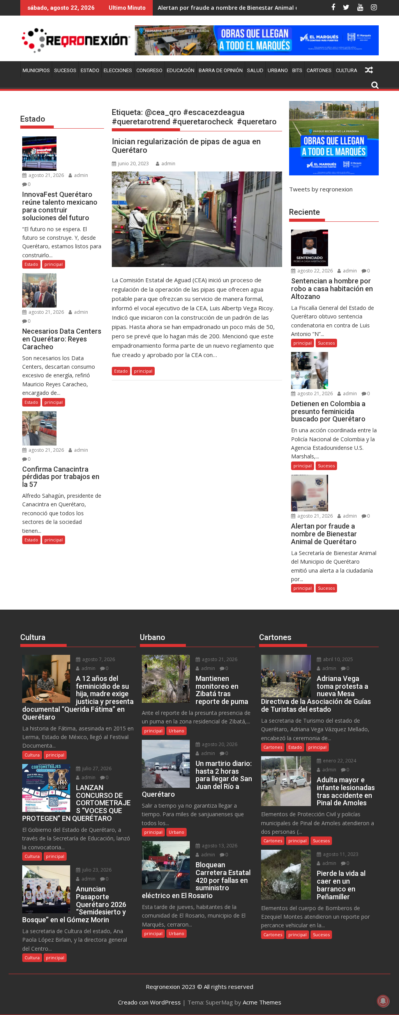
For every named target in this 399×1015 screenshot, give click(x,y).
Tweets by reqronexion (321, 189)
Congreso (149, 70)
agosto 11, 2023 (340, 854)
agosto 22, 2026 (314, 270)
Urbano (278, 70)
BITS (297, 70)
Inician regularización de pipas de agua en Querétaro (186, 146)
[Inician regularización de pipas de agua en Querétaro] (197, 219)
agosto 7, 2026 (98, 659)
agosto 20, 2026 (219, 744)
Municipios (36, 70)
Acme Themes (262, 1002)
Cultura (346, 70)
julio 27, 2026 (96, 768)
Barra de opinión (221, 70)
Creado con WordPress (149, 1002)
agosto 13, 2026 (219, 845)
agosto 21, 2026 (45, 175)
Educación (180, 70)
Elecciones (118, 70)
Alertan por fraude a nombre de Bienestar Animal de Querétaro (245, 7)
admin (168, 163)
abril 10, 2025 (337, 659)
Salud (255, 70)
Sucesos (65, 70)
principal (143, 371)
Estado (90, 70)
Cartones (319, 70)
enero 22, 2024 (339, 760)
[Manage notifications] (383, 1001)
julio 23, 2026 (96, 869)
